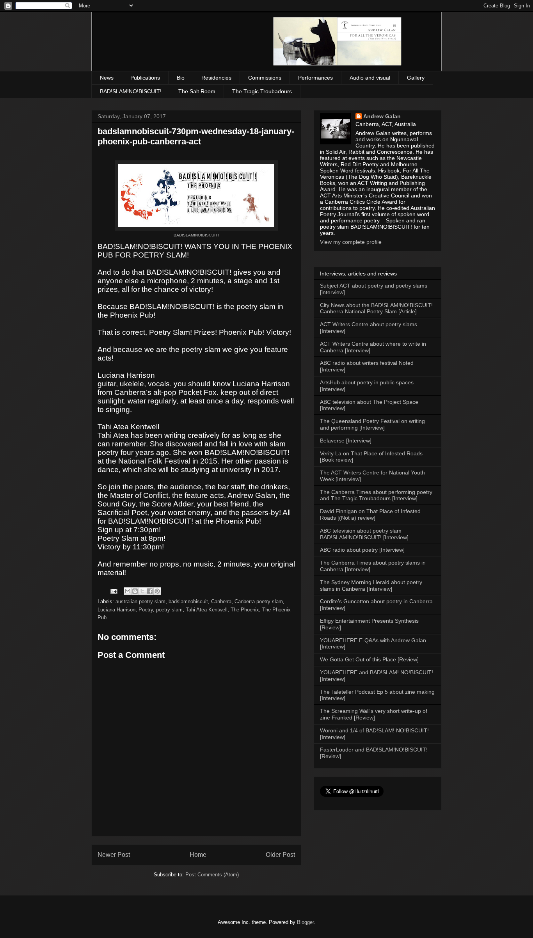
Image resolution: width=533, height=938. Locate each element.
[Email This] (127, 591)
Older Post (280, 854)
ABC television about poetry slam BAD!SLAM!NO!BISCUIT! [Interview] (364, 534)
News (107, 78)
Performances (315, 78)
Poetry (146, 610)
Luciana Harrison (116, 610)
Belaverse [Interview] (345, 440)
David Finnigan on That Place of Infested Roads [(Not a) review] (370, 514)
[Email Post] (113, 591)
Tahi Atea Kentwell (206, 610)
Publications (145, 78)
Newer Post (114, 854)
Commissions (264, 78)
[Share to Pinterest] (157, 591)
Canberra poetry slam (259, 601)
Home (198, 854)
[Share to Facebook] (150, 591)
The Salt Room (196, 91)
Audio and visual (370, 78)
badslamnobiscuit (188, 601)
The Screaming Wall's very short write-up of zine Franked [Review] (373, 714)
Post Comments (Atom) (212, 875)
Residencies (216, 78)
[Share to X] (142, 591)
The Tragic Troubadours (262, 91)
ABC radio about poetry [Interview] (362, 550)
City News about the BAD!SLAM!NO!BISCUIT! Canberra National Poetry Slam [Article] (376, 308)
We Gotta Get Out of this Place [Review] (369, 659)
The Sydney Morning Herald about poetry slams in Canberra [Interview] (371, 585)
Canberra (221, 601)
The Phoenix (245, 610)
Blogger (305, 922)
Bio (181, 78)
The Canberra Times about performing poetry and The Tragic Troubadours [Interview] (376, 495)
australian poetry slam (140, 601)
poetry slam (169, 610)
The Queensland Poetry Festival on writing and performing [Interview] (372, 424)
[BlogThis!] (135, 591)
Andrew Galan (382, 116)
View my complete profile (351, 242)
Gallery (416, 78)
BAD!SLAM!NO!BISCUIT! (131, 91)
